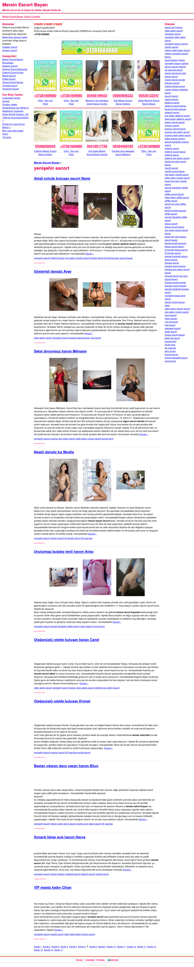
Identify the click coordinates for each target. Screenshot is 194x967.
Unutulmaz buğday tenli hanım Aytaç (64, 551)
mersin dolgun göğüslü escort (65, 874)
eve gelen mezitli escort (77, 258)
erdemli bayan (57, 258)
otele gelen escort (43, 337)
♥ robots (100, 959)
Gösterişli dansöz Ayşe (52, 271)
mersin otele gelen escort (81, 687)
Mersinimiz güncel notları (14, 37)
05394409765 (123, 145)
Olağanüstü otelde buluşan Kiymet (62, 701)
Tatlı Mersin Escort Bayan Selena (123, 102)
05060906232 (123, 95)
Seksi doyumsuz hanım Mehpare (60, 351)
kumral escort (83, 752)
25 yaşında (86, 538)
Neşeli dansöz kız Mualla (54, 451)
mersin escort (57, 538)
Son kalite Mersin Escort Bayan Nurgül (97, 152)
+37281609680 (45, 95)
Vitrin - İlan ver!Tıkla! (45, 102)
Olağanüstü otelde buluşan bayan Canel (66, 639)
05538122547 (149, 95)
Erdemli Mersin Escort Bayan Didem (45, 152)
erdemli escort (88, 874)
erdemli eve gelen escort (107, 687)
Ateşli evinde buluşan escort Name (62, 178)
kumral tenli (107, 438)
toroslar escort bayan (79, 337)
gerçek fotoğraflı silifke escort (65, 626)
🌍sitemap (113, 959)
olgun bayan (86, 626)
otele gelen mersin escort (88, 438)
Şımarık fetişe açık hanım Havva (59, 836)
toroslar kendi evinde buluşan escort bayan (111, 258)
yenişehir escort (42, 258)
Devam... (89, 253)
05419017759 (97, 145)
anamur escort (57, 752)
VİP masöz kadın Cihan (52, 887)
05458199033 (97, 95)
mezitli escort (102, 874)
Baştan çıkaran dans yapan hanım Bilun (66, 765)
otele (66, 934)
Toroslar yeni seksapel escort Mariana (122, 152)
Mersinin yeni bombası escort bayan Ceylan (97, 102)
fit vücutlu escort (72, 538)
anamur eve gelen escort (62, 438)
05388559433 (45, 145)
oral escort (95, 337)
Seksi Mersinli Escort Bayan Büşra (148, 102)
